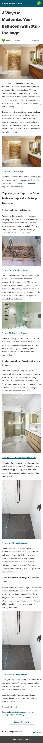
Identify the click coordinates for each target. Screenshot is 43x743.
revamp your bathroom (25, 183)
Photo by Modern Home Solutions (15, 333)
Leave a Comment (21, 722)
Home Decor (16, 707)
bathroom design (21, 712)
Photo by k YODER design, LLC (14, 171)
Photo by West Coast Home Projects (15, 270)
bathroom (10, 712)
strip (11, 715)
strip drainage (19, 715)
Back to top (37, 732)
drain (31, 712)
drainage (5, 715)
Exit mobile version (21, 739)
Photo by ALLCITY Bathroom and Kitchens (19, 457)
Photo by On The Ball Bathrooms (14, 543)
